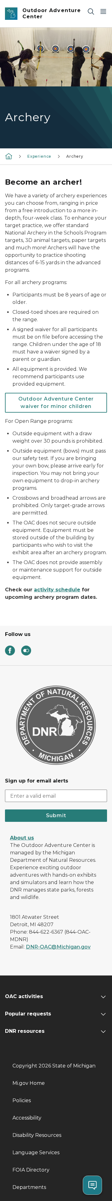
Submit (56, 815)
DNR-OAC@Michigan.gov (58, 947)
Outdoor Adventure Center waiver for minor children (56, 402)
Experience (39, 156)
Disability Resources (36, 1135)
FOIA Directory (30, 1170)
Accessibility (26, 1118)
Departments (29, 1187)
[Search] (91, 11)
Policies (21, 1100)
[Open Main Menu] (103, 11)
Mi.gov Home (28, 1083)
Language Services (35, 1152)
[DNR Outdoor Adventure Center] (8, 156)
